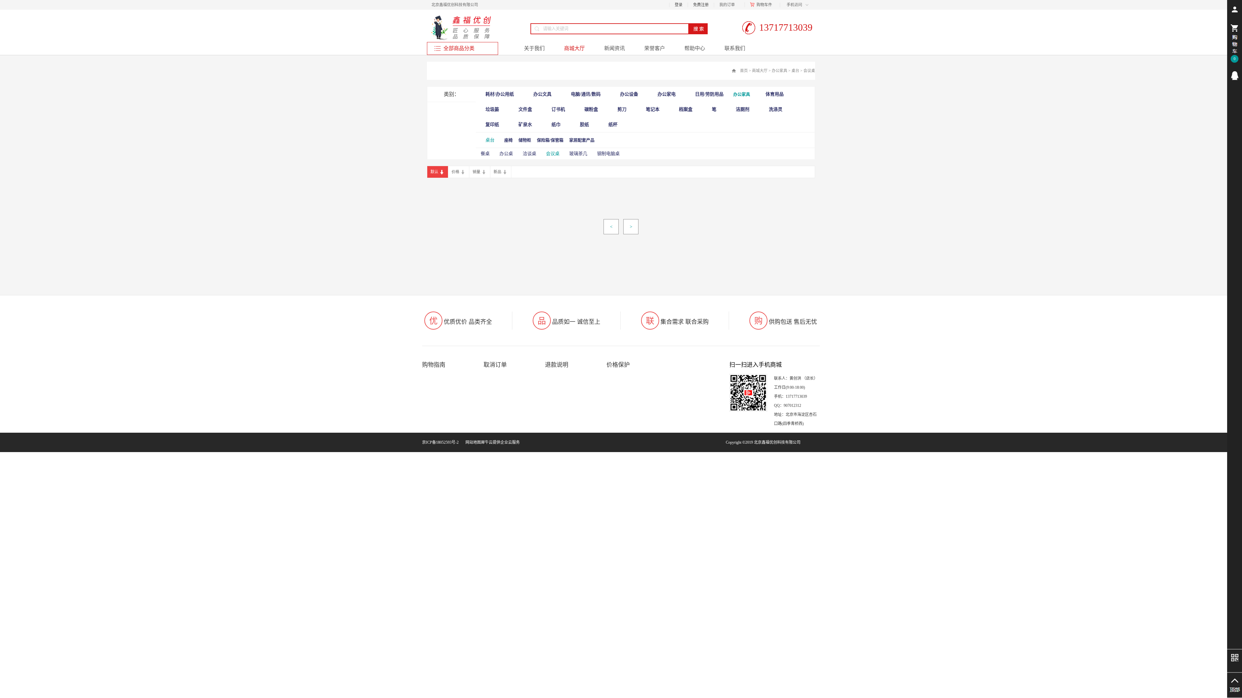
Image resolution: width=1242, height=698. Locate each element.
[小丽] (1234, 75)
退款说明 (556, 365)
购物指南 (433, 365)
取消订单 (495, 365)
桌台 (795, 71)
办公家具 (779, 71)
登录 (678, 5)
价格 (455, 172)
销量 (476, 172)
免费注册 (701, 5)
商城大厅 (760, 71)
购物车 (762, 5)
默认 (434, 172)
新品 (497, 172)
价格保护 (618, 365)
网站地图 (472, 442)
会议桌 (809, 71)
